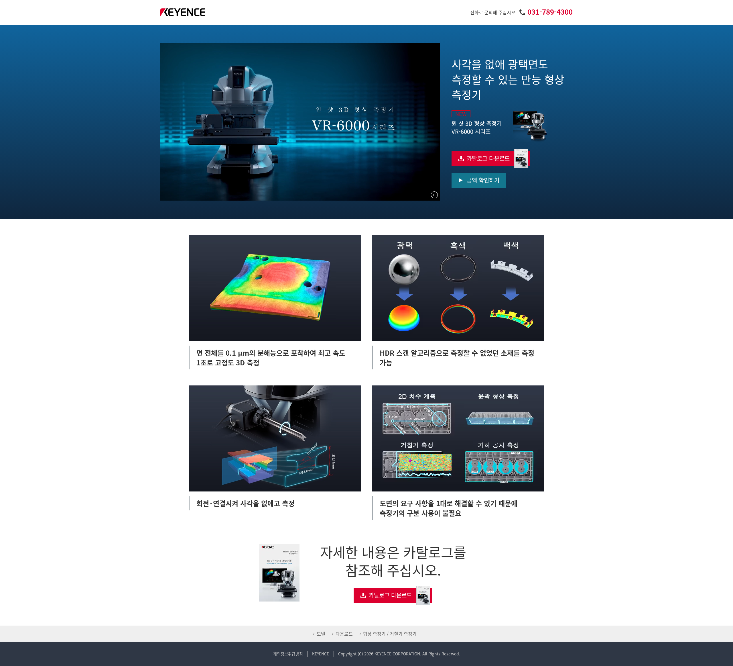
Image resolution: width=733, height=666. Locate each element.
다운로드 (344, 633)
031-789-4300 (550, 12)
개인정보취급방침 (288, 654)
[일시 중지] (434, 195)
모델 (321, 633)
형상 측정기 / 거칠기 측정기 (390, 633)
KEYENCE (320, 654)
